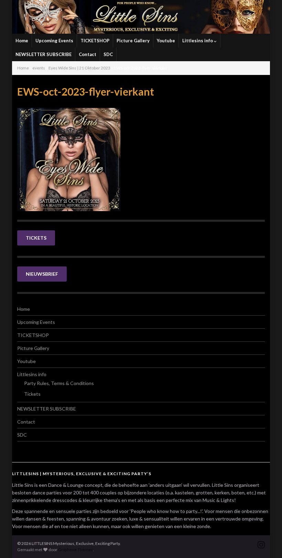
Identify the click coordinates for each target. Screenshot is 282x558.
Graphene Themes (75, 549)
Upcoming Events (54, 40)
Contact (87, 54)
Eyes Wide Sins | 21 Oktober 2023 (79, 67)
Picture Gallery (133, 40)
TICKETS (36, 238)
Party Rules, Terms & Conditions (59, 383)
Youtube (166, 40)
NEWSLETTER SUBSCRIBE (43, 54)
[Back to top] (266, 542)
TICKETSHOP (94, 40)
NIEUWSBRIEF (42, 274)
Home (21, 40)
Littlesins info (198, 40)
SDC (108, 54)
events (38, 67)
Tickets (32, 394)
